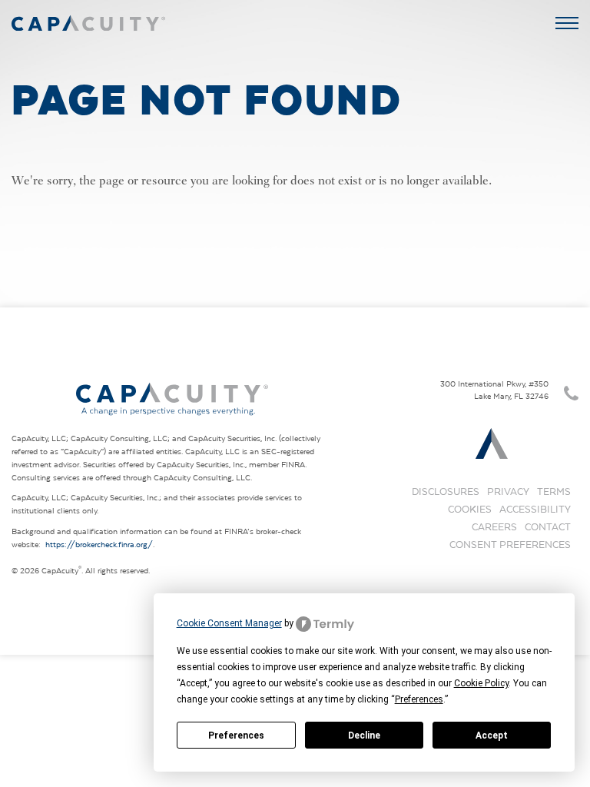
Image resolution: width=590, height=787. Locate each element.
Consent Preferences (510, 544)
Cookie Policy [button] (481, 683)
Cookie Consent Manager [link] (229, 623)
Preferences (236, 735)
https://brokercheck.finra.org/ (99, 545)
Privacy (508, 491)
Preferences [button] (419, 699)
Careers (494, 527)
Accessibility (535, 509)
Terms (554, 491)
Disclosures (445, 491)
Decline (364, 735)
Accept (492, 735)
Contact (548, 527)
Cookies (470, 509)
